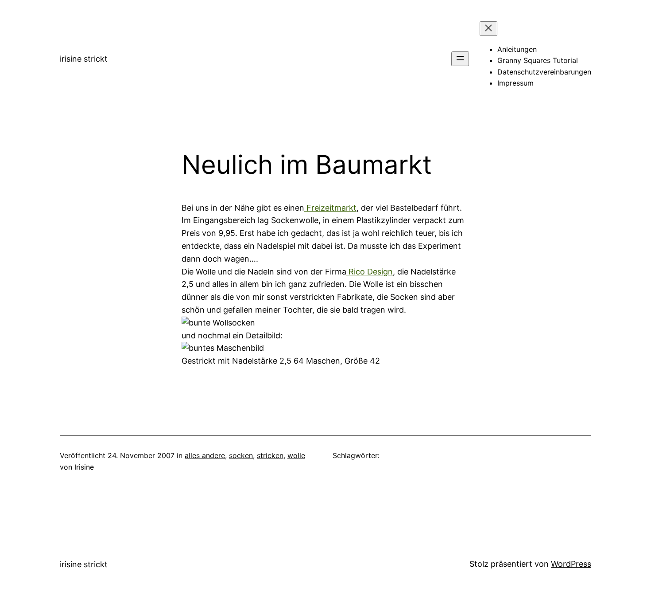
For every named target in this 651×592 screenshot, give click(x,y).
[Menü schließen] (488, 28)
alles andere (205, 455)
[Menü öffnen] (460, 58)
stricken (270, 455)
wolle (296, 455)
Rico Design (369, 271)
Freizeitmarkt (330, 207)
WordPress (571, 563)
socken (241, 455)
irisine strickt (84, 58)
